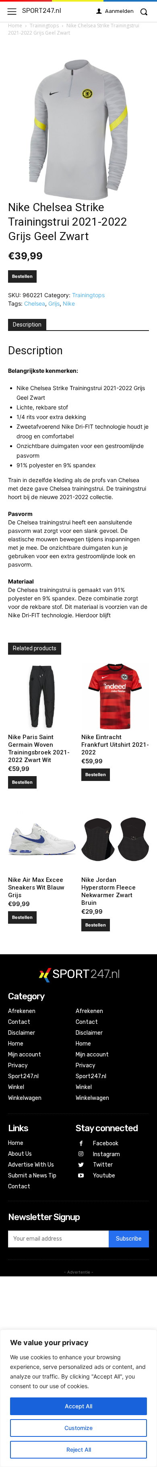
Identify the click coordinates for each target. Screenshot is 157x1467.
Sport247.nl (23, 1076)
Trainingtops (44, 25)
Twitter (103, 1164)
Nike (69, 303)
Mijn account (24, 1054)
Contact (19, 1022)
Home (15, 25)
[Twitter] (81, 1165)
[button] (144, 12)
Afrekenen (21, 1011)
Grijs (54, 303)
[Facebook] (81, 1143)
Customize (78, 1427)
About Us (20, 1154)
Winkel (16, 1087)
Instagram (106, 1154)
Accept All (78, 1406)
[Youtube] (81, 1176)
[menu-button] (12, 11)
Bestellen (22, 276)
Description (27, 324)
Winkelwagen (24, 1098)
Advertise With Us (31, 1164)
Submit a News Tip (32, 1175)
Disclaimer (21, 1032)
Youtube (104, 1175)
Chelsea (34, 303)
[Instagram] (81, 1154)
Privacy (18, 1065)
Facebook (105, 1143)
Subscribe (129, 1238)
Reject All (78, 1449)
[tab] (27, 325)
